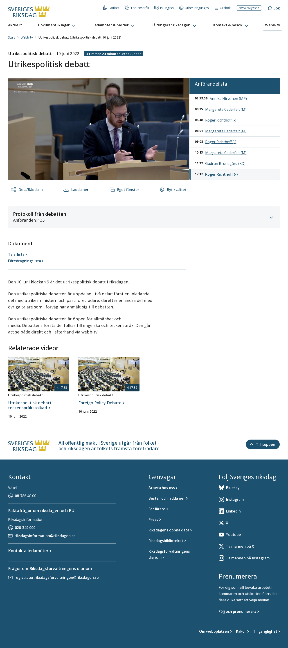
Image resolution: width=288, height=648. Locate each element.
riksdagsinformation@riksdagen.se (45, 535)
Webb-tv (27, 37)
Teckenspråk (139, 8)
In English (167, 8)
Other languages (197, 8)
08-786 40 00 (25, 495)
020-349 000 (25, 527)
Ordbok (225, 8)
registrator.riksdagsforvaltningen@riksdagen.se (56, 577)
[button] (57, 25)
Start (11, 37)
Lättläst (113, 8)
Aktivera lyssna (248, 8)
